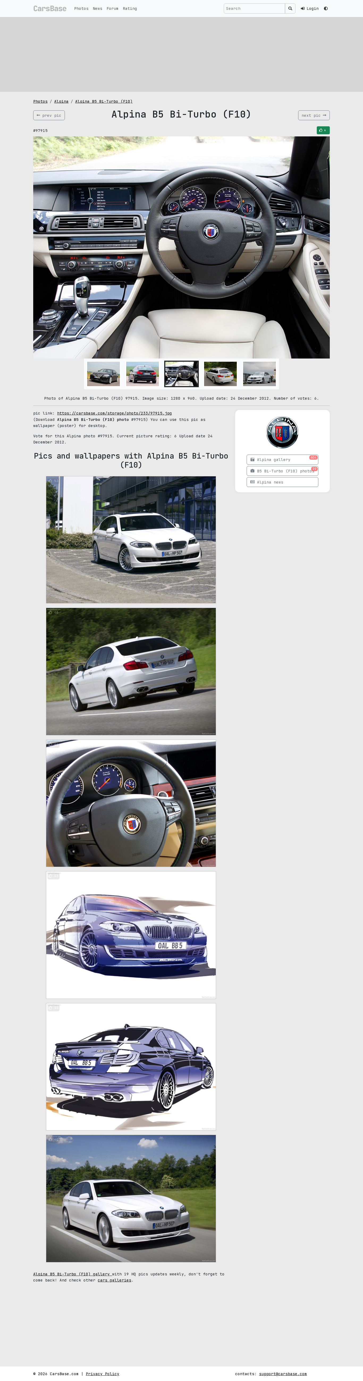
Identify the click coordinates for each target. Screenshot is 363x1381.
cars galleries (114, 1280)
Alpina (61, 101)
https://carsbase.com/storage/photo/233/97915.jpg (114, 413)
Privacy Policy (102, 1373)
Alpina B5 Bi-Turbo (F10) (104, 101)
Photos (81, 8)
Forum (113, 8)
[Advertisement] (181, 54)
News (97, 8)
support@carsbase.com (283, 1373)
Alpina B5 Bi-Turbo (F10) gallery (72, 1273)
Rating (130, 8)
